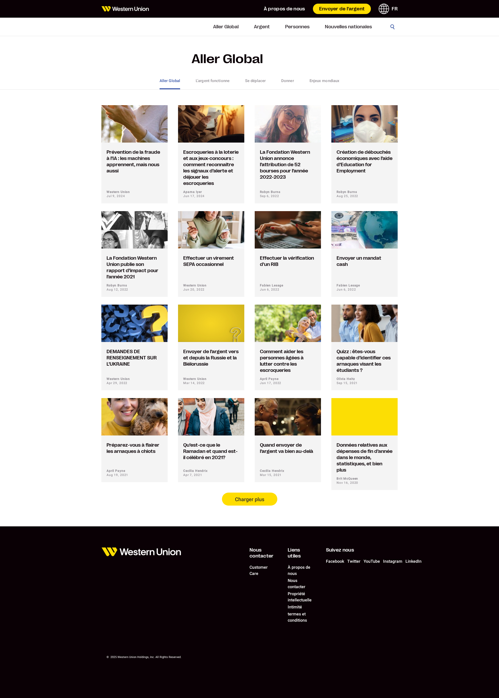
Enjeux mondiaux (325, 80)
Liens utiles (294, 553)
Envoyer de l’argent (342, 8)
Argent (262, 26)
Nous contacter (262, 553)
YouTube (372, 561)
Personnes (297, 26)
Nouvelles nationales (348, 26)
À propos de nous (284, 8)
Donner (287, 80)
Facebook (335, 561)
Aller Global (226, 26)
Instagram (392, 561)
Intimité (295, 607)
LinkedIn (413, 561)
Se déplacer (255, 80)
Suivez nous (340, 550)
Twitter (353, 561)
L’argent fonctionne (212, 80)
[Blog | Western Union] (125, 9)
